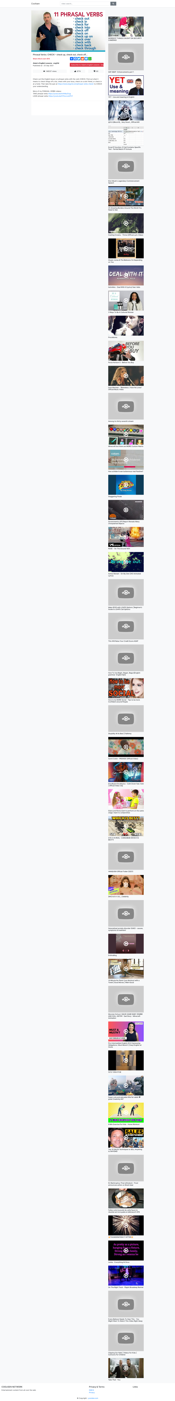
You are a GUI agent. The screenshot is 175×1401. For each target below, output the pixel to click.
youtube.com (93, 1398)
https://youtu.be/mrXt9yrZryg (59, 94)
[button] (113, 4)
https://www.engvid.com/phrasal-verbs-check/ (76, 84)
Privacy (92, 1392)
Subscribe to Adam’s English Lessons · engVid (87, 65)
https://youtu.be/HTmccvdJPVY (61, 96)
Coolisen (35, 3)
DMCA (91, 1390)
